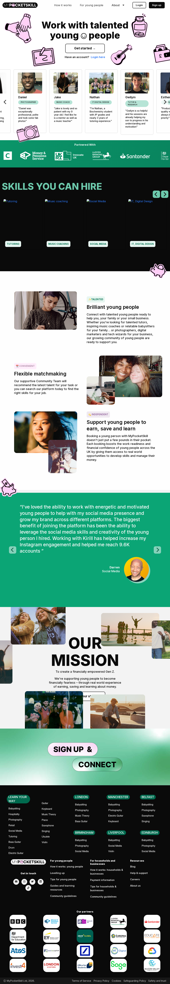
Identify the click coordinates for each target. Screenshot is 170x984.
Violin (44, 842)
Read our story (85, 696)
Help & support (139, 873)
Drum (11, 847)
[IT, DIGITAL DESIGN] (147, 224)
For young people (91, 5)
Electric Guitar (15, 853)
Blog (132, 866)
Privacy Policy (101, 980)
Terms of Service (81, 980)
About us (135, 885)
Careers (135, 879)
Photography (15, 819)
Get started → (85, 48)
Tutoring (12, 836)
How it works (63, 5)
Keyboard (47, 808)
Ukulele (46, 836)
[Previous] (5, 102)
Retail (11, 825)
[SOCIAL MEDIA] (106, 224)
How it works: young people (66, 866)
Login (139, 5)
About (116, 5)
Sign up (156, 5)
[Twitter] (32, 881)
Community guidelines (63, 896)
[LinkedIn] (40, 881)
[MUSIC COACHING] (64, 224)
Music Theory (49, 814)
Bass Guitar (14, 841)
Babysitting (14, 808)
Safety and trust (157, 980)
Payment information (102, 880)
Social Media (15, 830)
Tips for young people (63, 879)
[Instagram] (24, 881)
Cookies (116, 980)
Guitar (45, 803)
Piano (45, 820)
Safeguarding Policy (135, 980)
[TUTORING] (22, 224)
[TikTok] (28, 888)
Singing (46, 831)
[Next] (164, 102)
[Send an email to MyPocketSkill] (16, 881)
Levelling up (57, 873)
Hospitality (13, 814)
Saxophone (48, 825)
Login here (98, 57)
